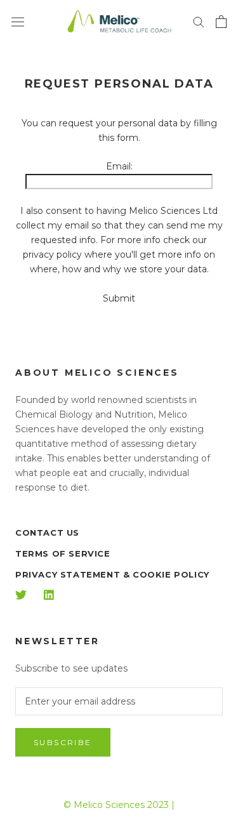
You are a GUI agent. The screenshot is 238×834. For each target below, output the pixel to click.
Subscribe (63, 742)
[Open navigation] (17, 22)
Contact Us (47, 532)
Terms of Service (62, 553)
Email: (119, 166)
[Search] (198, 21)
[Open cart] (221, 21)
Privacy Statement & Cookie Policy (112, 574)
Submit (119, 298)
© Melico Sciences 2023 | (119, 805)
